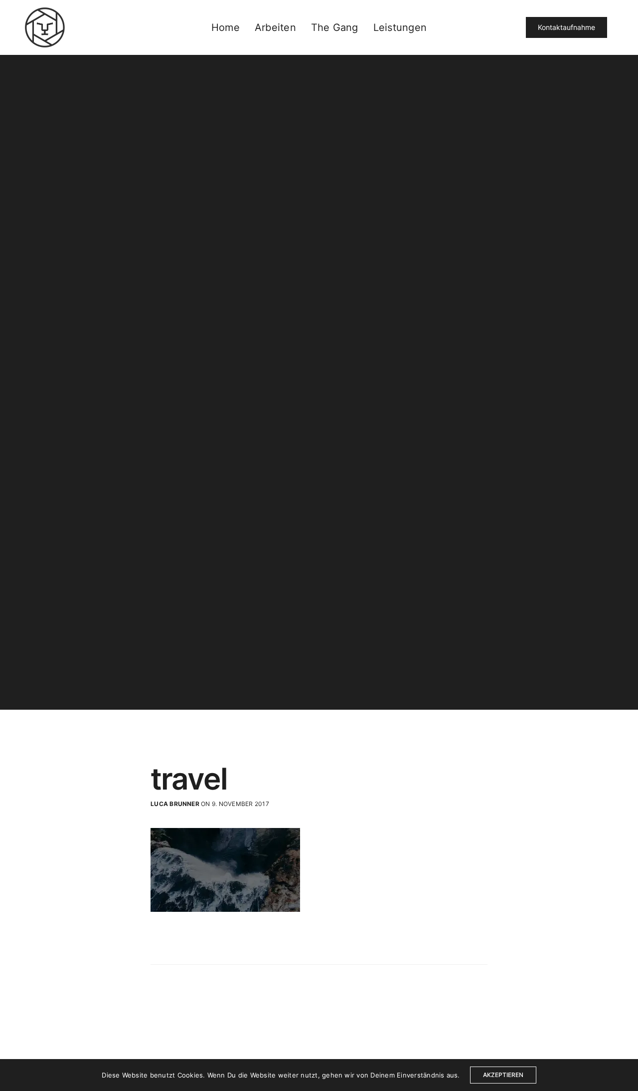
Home (225, 27)
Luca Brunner (175, 804)
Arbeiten (275, 27)
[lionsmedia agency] (45, 27)
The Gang (334, 27)
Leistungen (400, 27)
